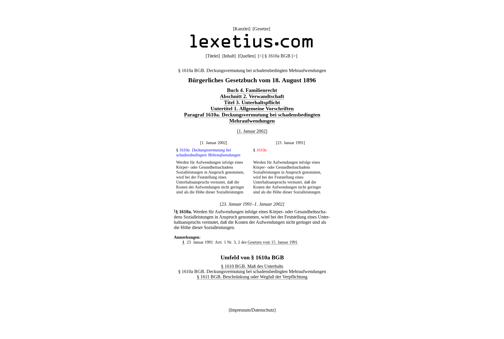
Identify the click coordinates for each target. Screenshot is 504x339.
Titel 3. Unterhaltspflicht (252, 102)
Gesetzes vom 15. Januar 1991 (273, 242)
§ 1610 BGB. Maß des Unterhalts (252, 266)
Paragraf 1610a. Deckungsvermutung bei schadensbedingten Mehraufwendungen (252, 118)
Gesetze (261, 28)
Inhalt (229, 55)
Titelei (212, 55)
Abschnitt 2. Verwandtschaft (252, 96)
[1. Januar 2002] (252, 131)
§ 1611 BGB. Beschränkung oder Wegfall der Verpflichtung (252, 276)
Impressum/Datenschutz (252, 309)
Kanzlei (242, 28)
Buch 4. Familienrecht (252, 90)
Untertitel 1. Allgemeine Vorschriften (252, 108)
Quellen (246, 55)
